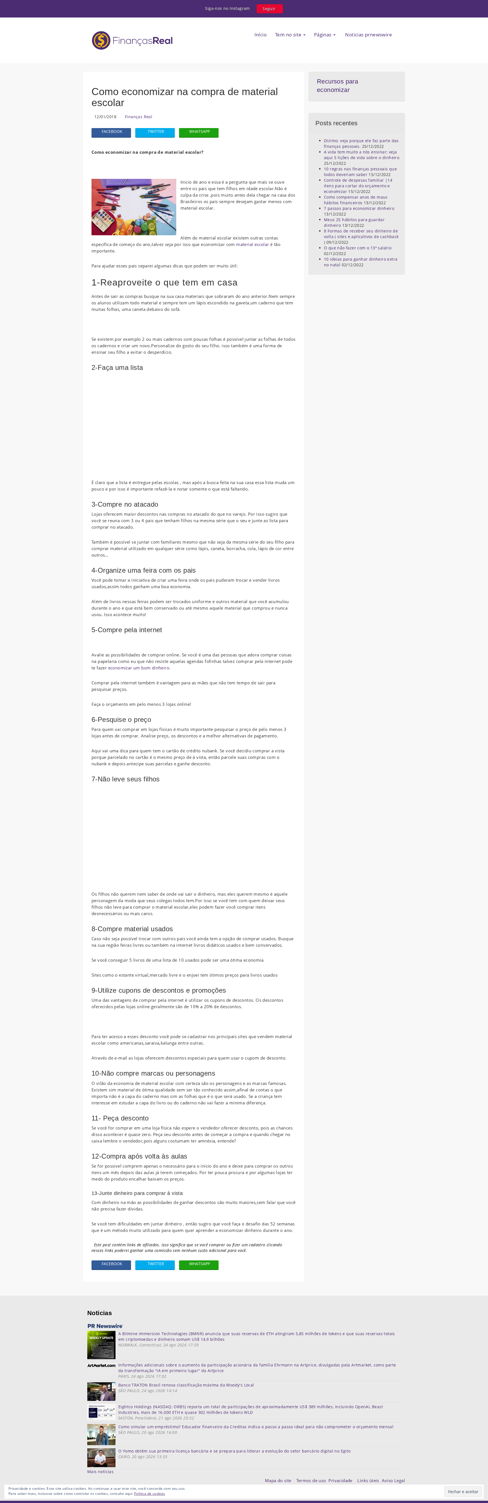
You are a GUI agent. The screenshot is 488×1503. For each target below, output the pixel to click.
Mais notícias (100, 1471)
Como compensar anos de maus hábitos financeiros (356, 199)
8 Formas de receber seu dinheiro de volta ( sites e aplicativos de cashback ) (361, 236)
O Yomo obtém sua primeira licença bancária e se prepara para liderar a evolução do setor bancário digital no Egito (234, 1451)
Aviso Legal (393, 1480)
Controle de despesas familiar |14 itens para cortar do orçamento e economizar (358, 185)
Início (260, 34)
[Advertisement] (193, 426)
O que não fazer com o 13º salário (357, 247)
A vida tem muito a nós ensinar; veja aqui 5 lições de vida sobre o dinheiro (361, 154)
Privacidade (342, 1480)
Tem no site (289, 34)
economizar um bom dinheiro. (139, 668)
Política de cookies (149, 1493)
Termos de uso (312, 1480)
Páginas (323, 34)
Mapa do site (279, 1480)
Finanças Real (138, 116)
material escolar (252, 244)
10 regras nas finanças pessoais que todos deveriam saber (360, 171)
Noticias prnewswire (368, 34)
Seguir (269, 8)
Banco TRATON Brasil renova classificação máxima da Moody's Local (186, 1385)
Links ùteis (369, 1480)
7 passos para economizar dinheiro (359, 208)
